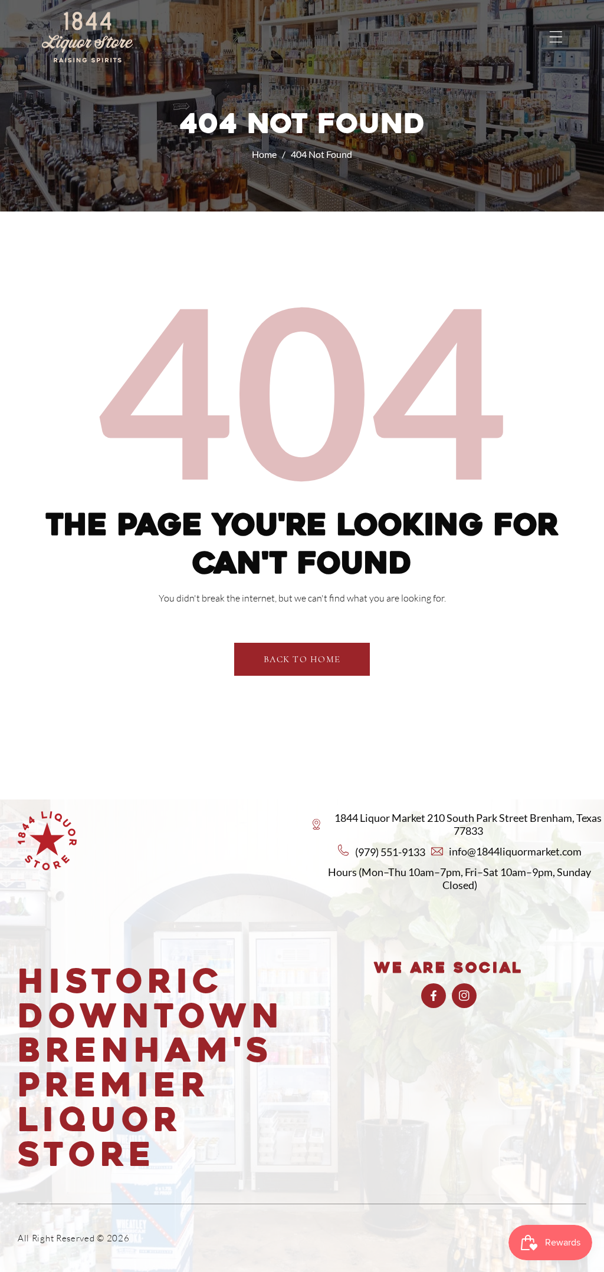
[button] (556, 37)
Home (264, 154)
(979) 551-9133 (390, 851)
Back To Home (302, 659)
